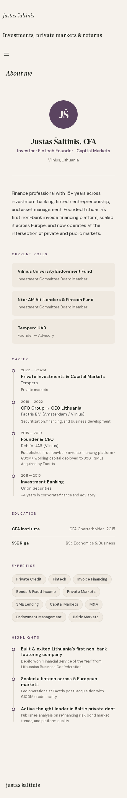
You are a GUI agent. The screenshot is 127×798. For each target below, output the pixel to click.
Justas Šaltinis (18, 15)
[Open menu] (6, 54)
